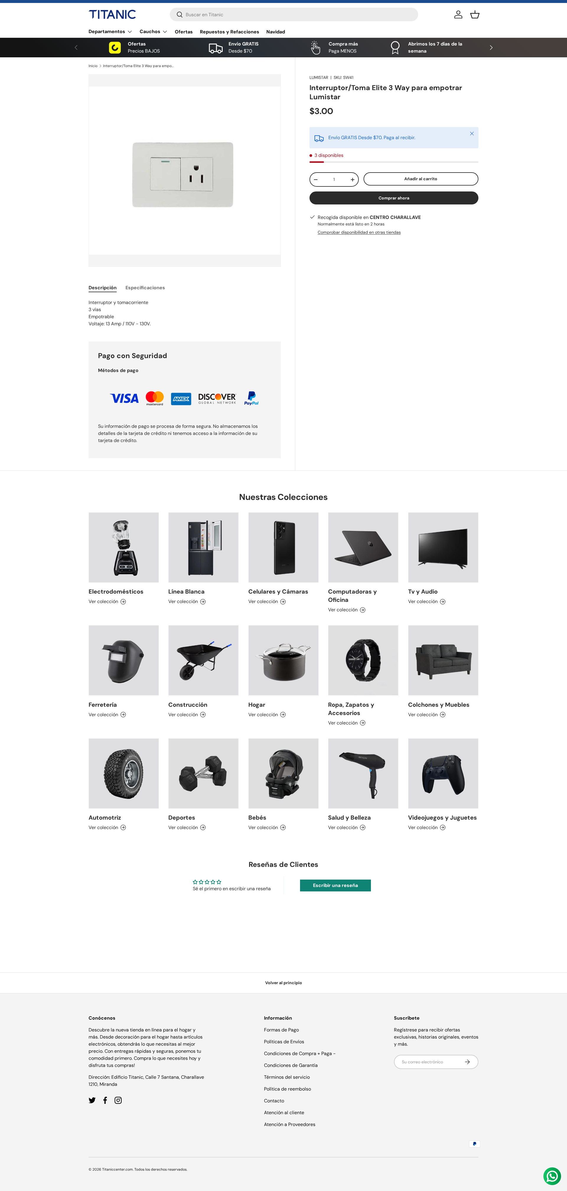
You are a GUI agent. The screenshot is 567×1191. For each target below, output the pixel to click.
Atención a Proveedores (289, 1124)
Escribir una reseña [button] (335, 885)
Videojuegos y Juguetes (442, 817)
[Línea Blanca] (203, 547)
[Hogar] (283, 660)
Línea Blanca (186, 591)
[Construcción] (203, 660)
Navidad (275, 32)
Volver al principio (283, 982)
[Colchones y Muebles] (443, 660)
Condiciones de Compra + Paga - (300, 1053)
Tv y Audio (423, 591)
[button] (474, 14)
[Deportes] (203, 773)
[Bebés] (283, 773)
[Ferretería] (124, 660)
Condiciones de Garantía (291, 1065)
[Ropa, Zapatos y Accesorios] (363, 660)
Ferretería (103, 705)
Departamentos (107, 31)
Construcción (187, 705)
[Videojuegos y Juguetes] (443, 773)
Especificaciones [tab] (145, 288)
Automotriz (105, 817)
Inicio (93, 66)
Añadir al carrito (420, 179)
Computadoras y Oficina (352, 596)
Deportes (181, 817)
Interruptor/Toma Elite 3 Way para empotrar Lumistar (138, 66)
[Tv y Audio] (443, 547)
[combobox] (294, 14)
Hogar (256, 705)
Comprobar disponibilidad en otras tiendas (359, 232)
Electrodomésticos (116, 591)
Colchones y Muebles (439, 705)
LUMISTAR (318, 77)
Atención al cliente (284, 1112)
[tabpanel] (185, 313)
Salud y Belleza (349, 817)
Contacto (274, 1101)
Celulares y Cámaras (278, 591)
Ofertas (184, 32)
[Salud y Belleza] (363, 773)
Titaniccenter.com (117, 1169)
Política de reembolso (287, 1089)
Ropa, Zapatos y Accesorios (351, 709)
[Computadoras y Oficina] (363, 547)
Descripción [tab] (103, 288)
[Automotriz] (124, 773)
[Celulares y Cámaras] (283, 547)
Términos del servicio (287, 1077)
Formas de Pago (281, 1030)
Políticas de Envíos (284, 1042)
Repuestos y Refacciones (229, 32)
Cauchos (150, 31)
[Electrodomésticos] (124, 547)
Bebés (257, 817)
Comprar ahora (394, 198)
